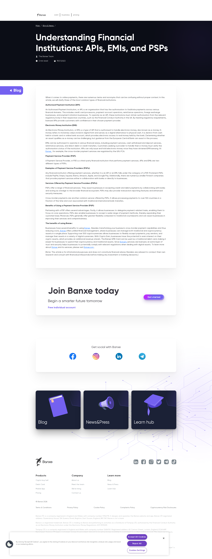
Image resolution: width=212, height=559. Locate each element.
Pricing (38, 493)
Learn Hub (111, 489)
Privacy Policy (72, 507)
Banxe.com (89, 247)
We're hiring (76, 489)
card (56, 15)
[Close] (163, 538)
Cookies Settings (137, 550)
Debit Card (40, 484)
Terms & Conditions (44, 507)
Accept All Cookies (137, 537)
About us (75, 480)
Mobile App (40, 489)
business (66, 15)
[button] (9, 544)
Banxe (49, 151)
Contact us (76, 493)
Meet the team (78, 484)
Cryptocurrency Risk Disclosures (163, 507)
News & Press (112, 484)
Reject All (137, 543)
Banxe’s (123, 242)
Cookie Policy (99, 507)
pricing (76, 15)
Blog (109, 480)
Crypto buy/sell (42, 480)
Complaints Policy (127, 507)
